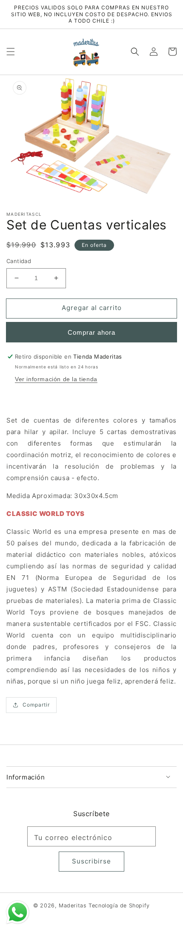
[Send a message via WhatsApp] (17, 912)
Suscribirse (91, 861)
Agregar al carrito (92, 308)
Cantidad (18, 261)
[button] (10, 51)
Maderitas (72, 905)
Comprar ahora (91, 332)
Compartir (36, 704)
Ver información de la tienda (56, 379)
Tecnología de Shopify (119, 905)
